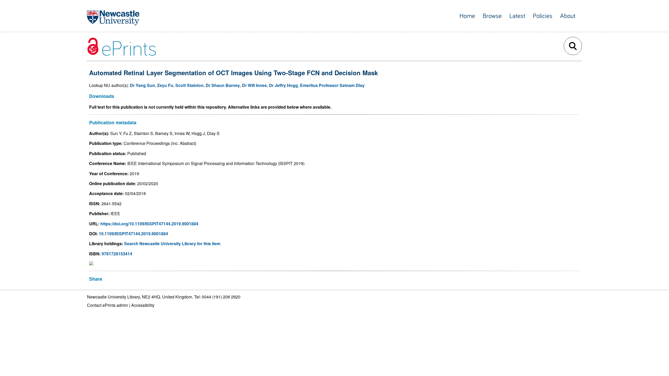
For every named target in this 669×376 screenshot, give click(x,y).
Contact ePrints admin (107, 305)
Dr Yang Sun (142, 85)
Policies (542, 16)
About (567, 16)
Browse (492, 16)
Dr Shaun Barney (223, 85)
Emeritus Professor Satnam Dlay (332, 85)
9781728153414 (117, 254)
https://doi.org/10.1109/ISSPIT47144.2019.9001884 (149, 224)
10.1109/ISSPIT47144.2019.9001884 (133, 234)
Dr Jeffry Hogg (283, 85)
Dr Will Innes (254, 85)
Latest (517, 16)
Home (467, 16)
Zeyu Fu (165, 85)
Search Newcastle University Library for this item (172, 243)
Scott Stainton (189, 85)
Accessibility (142, 305)
